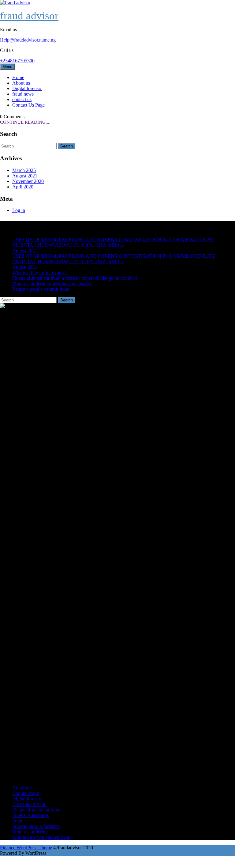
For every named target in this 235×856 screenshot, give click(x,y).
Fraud (18, 820)
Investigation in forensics (36, 826)
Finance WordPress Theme (26, 847)
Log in (18, 210)
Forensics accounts (30, 815)
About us (21, 83)
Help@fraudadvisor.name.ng (28, 39)
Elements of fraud (29, 804)
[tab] (66, 146)
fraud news (23, 94)
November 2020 (28, 181)
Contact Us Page (28, 104)
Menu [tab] (7, 66)
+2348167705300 (17, 60)
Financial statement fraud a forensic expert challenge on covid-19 (75, 278)
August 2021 (24, 175)
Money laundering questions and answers (52, 283)
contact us (22, 99)
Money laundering (30, 831)
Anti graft (21, 787)
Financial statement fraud (36, 809)
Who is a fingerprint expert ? (39, 272)
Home (18, 77)
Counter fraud (25, 793)
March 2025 (24, 170)
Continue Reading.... (25, 122)
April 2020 (22, 186)
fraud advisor (29, 16)
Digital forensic (27, 88)
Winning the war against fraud (41, 837)
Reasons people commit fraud (40, 289)
